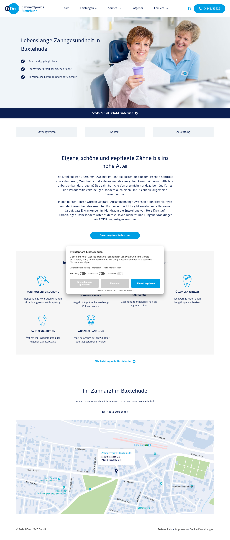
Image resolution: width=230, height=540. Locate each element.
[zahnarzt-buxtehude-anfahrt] (115, 421)
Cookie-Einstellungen (202, 529)
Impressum (181, 529)
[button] (189, 8)
